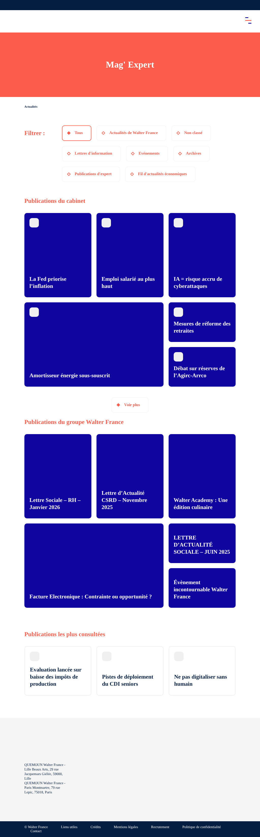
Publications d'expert (93, 174)
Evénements (149, 153)
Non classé (193, 133)
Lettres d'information (93, 153)
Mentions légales (126, 827)
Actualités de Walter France (133, 133)
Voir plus (132, 405)
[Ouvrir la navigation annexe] (8, 5)
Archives (193, 153)
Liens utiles (69, 827)
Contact (36, 831)
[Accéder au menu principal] (248, 20)
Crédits (95, 827)
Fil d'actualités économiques (162, 174)
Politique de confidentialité (201, 827)
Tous (79, 133)
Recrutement (160, 827)
